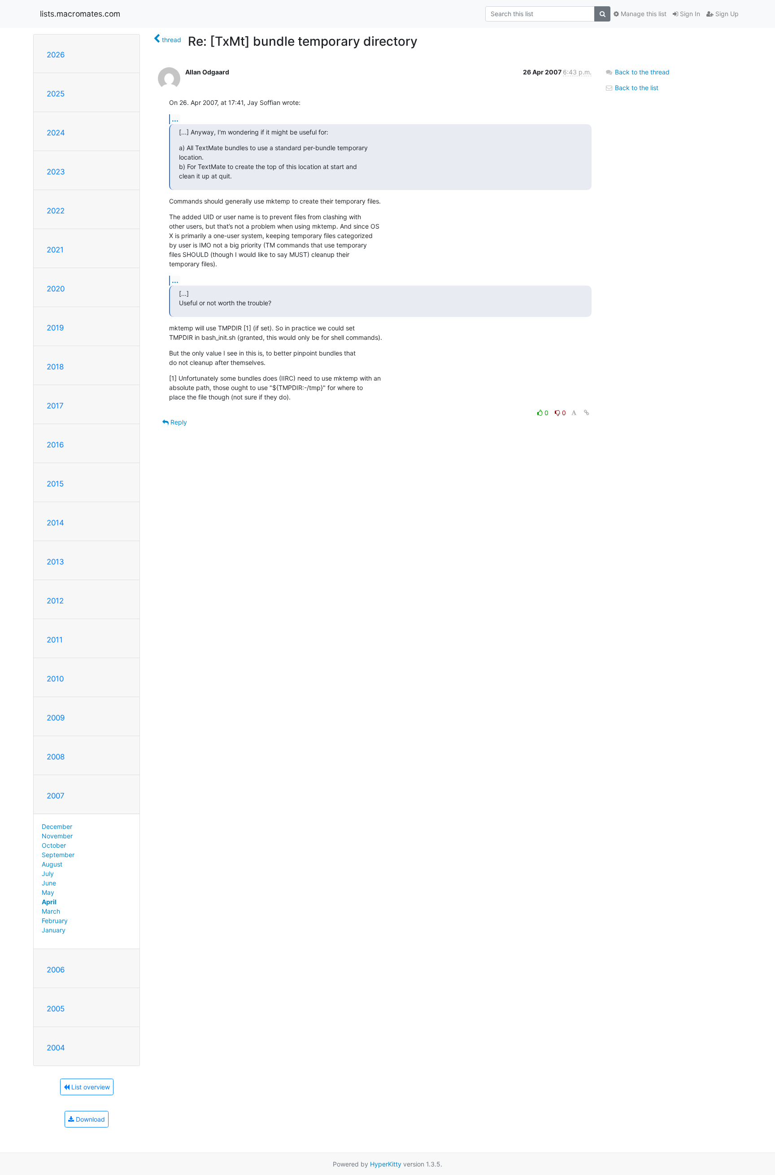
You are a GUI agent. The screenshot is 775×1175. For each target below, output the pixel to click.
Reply (178, 422)
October (54, 845)
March (51, 911)
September (58, 854)
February (55, 920)
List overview (90, 1087)
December (57, 826)
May (48, 892)
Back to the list (635, 87)
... (175, 118)
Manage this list (642, 13)
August (52, 864)
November (57, 836)
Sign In (689, 13)
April (49, 902)
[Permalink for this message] (587, 412)
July (48, 873)
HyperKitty (385, 1164)
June (49, 883)
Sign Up (726, 13)
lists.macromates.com (80, 13)
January (53, 930)
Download (89, 1119)
